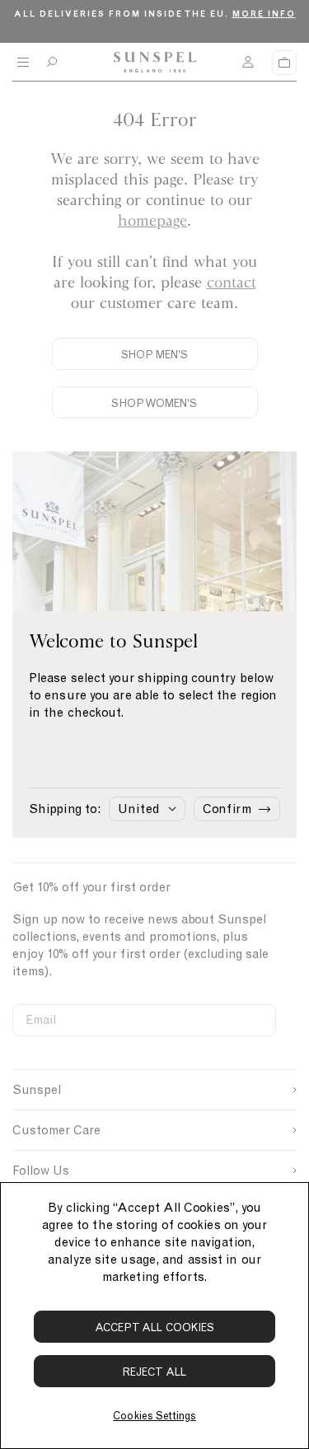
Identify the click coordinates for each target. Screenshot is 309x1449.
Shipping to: (65, 809)
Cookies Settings (154, 1415)
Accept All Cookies (155, 1327)
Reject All (154, 1372)
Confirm (227, 809)
